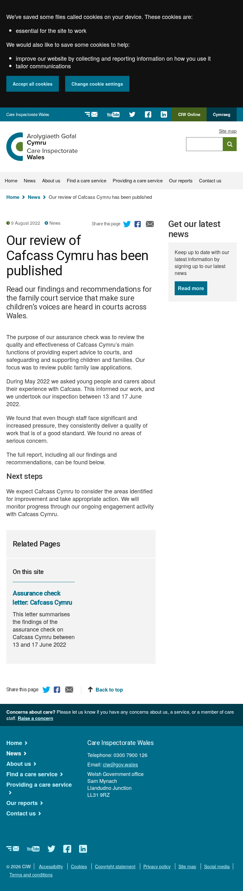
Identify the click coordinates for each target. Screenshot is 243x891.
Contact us (210, 180)
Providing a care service (138, 180)
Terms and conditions (31, 874)
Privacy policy (157, 866)
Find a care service (86, 180)
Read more (192, 288)
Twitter (127, 225)
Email (150, 225)
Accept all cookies (33, 84)
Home (11, 180)
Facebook (138, 225)
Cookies (79, 866)
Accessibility (51, 866)
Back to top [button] (109, 690)
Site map (228, 131)
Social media (217, 866)
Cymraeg (221, 114)
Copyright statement (115, 866)
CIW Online (189, 116)
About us (51, 180)
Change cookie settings (97, 84)
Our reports (181, 180)
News (30, 180)
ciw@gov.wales (120, 764)
